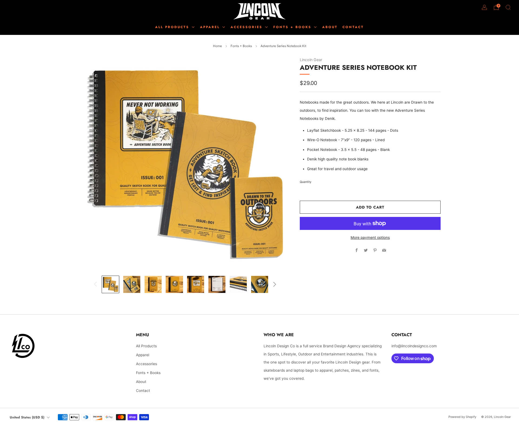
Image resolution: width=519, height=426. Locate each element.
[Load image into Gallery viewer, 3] (153, 284)
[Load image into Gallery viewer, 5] (195, 284)
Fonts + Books (241, 46)
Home (217, 46)
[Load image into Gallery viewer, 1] (110, 284)
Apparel (142, 355)
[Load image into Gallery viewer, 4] (174, 284)
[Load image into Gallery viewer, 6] (217, 284)
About (141, 381)
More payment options (370, 237)
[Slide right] (274, 284)
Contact (143, 390)
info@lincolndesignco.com (414, 346)
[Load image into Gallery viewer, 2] (132, 284)
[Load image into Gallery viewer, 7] (238, 284)
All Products (173, 27)
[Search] (508, 7)
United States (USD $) (27, 417)
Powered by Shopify (462, 417)
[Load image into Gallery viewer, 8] (259, 284)
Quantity (305, 182)
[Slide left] (95, 284)
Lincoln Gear (311, 59)
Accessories (146, 364)
